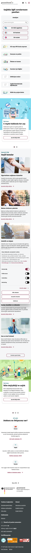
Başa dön (14, 483)
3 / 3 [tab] (18, 413)
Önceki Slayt (1, 109)
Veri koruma (4, 549)
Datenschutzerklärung (17, 262)
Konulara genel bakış (15, 355)
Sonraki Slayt (29, 109)
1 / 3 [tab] (13, 413)
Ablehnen (15, 301)
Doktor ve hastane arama (14, 472)
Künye (10, 549)
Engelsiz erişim (19, 508)
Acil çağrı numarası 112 (16, 439)
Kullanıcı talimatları (6, 508)
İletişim (3, 518)
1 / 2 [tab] (14, 147)
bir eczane (17, 37)
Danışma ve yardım (21, 505)
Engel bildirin (19, 511)
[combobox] (13, 22)
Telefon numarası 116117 (15, 455)
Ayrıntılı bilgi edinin (15, 137)
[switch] (27, 273)
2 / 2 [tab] (16, 147)
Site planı (3, 511)
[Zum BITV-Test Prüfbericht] (24, 540)
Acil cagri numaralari (6, 531)
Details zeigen (23, 288)
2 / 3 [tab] (15, 413)
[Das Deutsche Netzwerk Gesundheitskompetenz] (12, 540)
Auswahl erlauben (15, 296)
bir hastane (16, 32)
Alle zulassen (15, 292)
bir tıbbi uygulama (16, 28)
